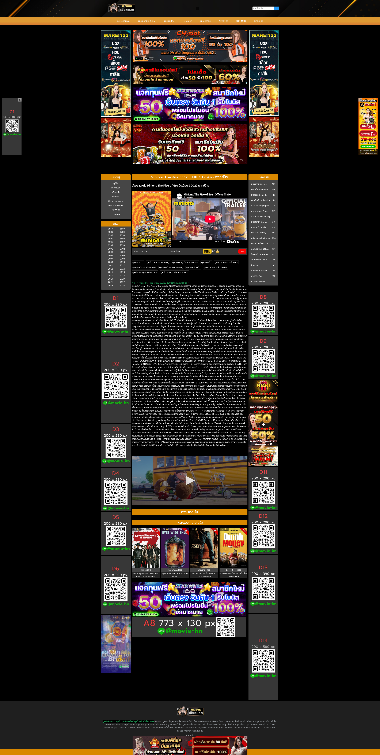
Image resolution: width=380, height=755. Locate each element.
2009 (110, 262)
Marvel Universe (115, 201)
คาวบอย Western (258, 281)
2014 (122, 269)
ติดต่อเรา (258, 21)
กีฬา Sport (256, 265)
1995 (110, 242)
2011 (110, 265)
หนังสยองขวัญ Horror (260, 238)
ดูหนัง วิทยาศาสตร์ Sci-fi (226, 262)
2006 (122, 255)
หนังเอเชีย (187, 21)
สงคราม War (256, 276)
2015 (110, 272)
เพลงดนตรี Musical (259, 243)
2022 (122, 282)
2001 (110, 248)
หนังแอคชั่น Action (147, 21)
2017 (110, 275)
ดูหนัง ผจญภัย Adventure (185, 262)
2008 (122, 258)
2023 (110, 285)
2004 (122, 252)
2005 (110, 255)
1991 (110, 238)
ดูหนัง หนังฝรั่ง (193, 267)
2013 (110, 269)
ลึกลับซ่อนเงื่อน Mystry (260, 249)
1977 (110, 228)
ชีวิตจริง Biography (260, 205)
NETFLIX (223, 21)
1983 (110, 232)
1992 (122, 238)
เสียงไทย (143, 570)
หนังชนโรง (169, 21)
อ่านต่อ (191, 735)
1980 (122, 228)
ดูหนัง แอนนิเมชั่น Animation (174, 272)
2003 (110, 252)
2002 (122, 248)
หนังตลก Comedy (259, 195)
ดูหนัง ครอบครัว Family (158, 262)
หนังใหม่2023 (148, 721)
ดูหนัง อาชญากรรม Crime (144, 272)
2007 (110, 258)
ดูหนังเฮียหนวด (109, 721)
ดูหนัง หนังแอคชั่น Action (215, 267)
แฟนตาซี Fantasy (258, 232)
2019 (110, 278)
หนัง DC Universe (116, 205)
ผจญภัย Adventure (260, 189)
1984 (122, 232)
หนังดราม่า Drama (259, 222)
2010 (122, 262)
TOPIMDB (116, 214)
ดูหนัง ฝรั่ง (206, 262)
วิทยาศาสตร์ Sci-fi (259, 259)
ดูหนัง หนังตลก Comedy (171, 267)
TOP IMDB (241, 21)
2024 (122, 285)
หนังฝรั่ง (115, 196)
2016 (122, 272)
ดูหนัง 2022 (138, 262)
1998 (110, 245)
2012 (122, 265)
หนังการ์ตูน (205, 21)
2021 (110, 282)
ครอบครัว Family (258, 227)
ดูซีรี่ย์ (115, 183)
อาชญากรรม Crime (259, 211)
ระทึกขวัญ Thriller (259, 270)
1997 (122, 242)
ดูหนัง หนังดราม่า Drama (144, 267)
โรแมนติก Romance (260, 254)
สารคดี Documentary (260, 216)
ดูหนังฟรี (138, 721)
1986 (110, 235)
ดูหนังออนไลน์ (123, 21)
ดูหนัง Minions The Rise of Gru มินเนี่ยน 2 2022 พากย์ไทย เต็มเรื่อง (160, 282)
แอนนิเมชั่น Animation (260, 200)
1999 (122, 245)
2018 (122, 275)
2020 (122, 278)
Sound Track (172, 570)
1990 (122, 235)
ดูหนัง (118, 721)
